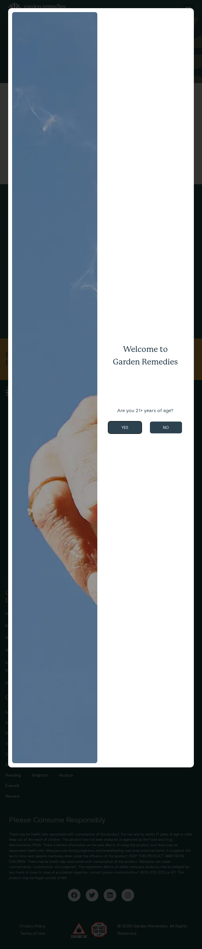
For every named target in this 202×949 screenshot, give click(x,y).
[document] (101, 474)
